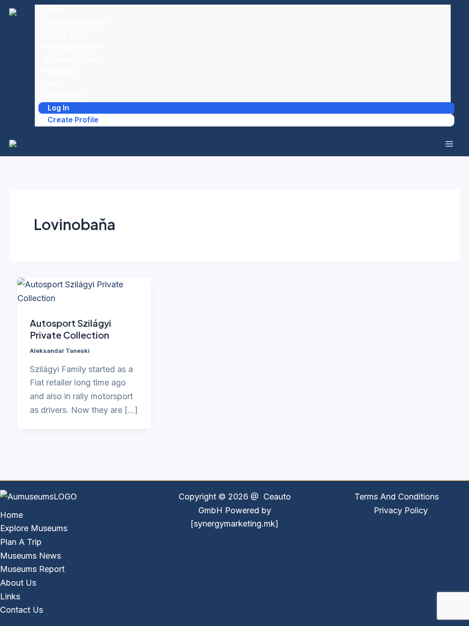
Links (53, 83)
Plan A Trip (63, 34)
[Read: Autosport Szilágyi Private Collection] (84, 290)
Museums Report (74, 58)
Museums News (72, 46)
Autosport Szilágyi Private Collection (70, 328)
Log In (58, 107)
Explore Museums (76, 22)
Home (54, 10)
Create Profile (73, 119)
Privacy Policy (401, 510)
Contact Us (64, 95)
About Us (60, 71)
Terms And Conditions (396, 496)
